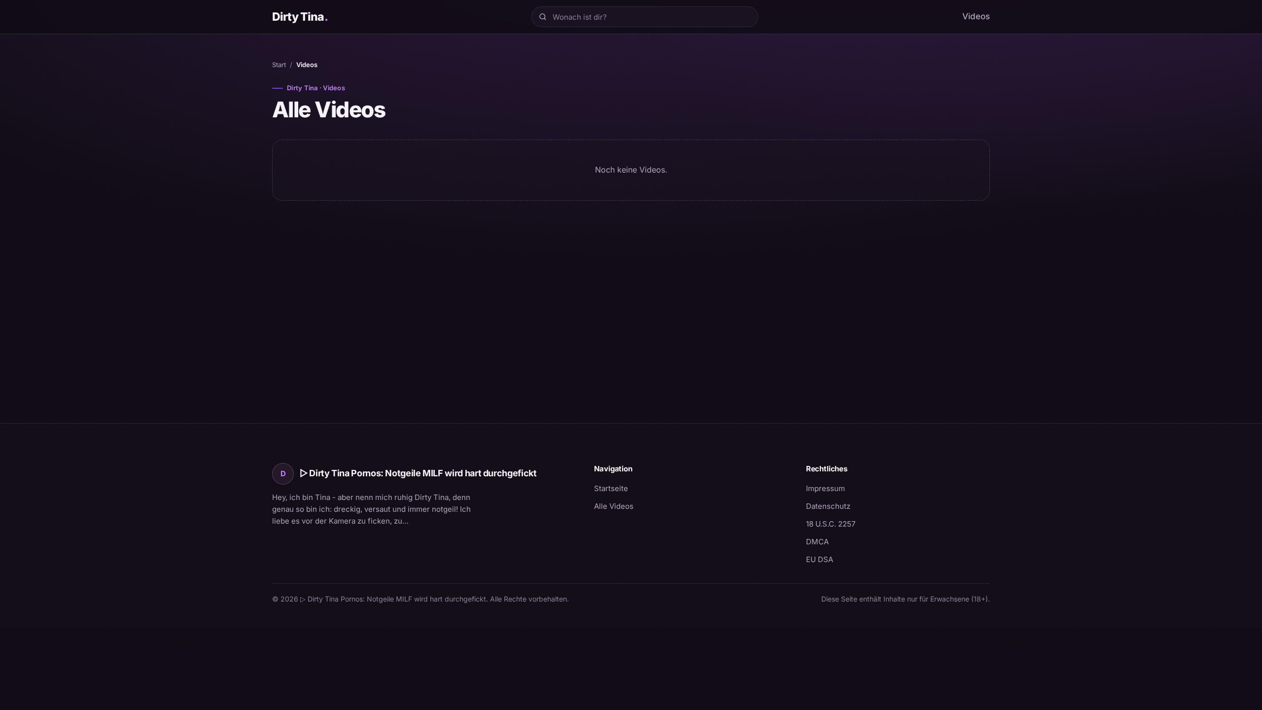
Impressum (825, 488)
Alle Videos (613, 506)
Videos (976, 16)
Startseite (611, 488)
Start (279, 65)
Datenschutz (828, 506)
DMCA (817, 541)
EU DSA (819, 559)
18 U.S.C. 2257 (830, 524)
